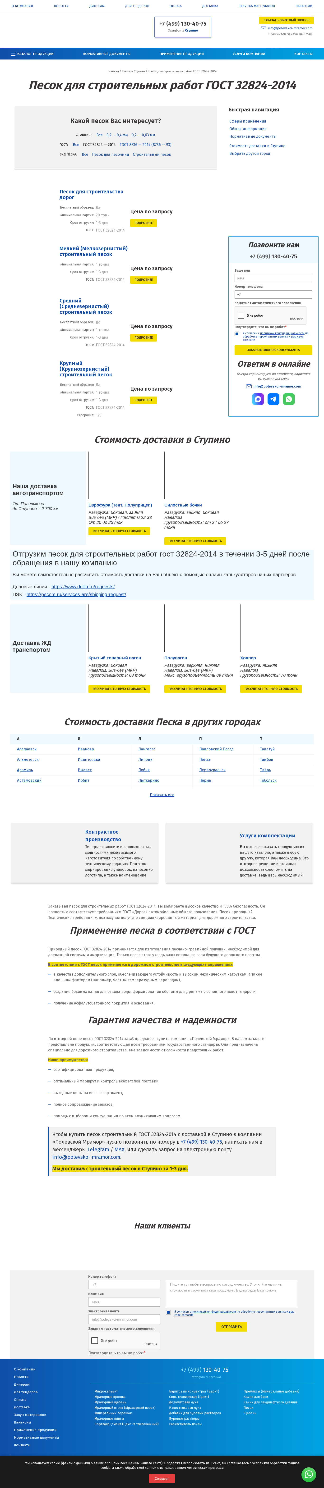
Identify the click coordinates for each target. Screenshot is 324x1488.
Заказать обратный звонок (287, 20)
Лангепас (147, 749)
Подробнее (143, 223)
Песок (248, 1408)
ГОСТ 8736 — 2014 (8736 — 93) (145, 144)
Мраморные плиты (109, 1419)
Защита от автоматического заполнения (268, 303)
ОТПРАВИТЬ (231, 1326)
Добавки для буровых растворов (195, 1413)
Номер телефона (249, 287)
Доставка (210, 6)
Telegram (98, 1149)
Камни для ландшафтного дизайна (270, 1402)
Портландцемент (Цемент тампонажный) (126, 1424)
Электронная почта (104, 1311)
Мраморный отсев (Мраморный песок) (124, 1408)
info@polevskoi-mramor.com (290, 28)
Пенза (204, 759)
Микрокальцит (106, 1391)
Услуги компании (249, 54)
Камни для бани (256, 1397)
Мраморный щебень (110, 1402)
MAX (120, 1149)
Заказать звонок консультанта (273, 350)
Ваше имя (242, 271)
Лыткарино (149, 780)
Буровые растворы (184, 1419)
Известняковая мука (185, 1408)
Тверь (265, 770)
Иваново (86, 749)
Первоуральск (212, 770)
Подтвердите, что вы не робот (261, 327)
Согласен (162, 1478)
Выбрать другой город (249, 152)
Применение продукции (182, 54)
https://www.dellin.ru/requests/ (83, 586)
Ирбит (83, 780)
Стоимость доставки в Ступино (257, 144)
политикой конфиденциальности (282, 333)
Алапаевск (27, 749)
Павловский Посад (216, 749)
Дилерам (97, 6)
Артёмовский (29, 780)
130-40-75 (182, 23)
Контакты (303, 54)
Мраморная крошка (109, 1397)
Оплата (176, 6)
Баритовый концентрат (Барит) (194, 1391)
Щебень (250, 1413)
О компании (22, 6)
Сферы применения (247, 121)
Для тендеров (137, 6)
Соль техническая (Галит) (189, 1397)
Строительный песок (152, 154)
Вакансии (304, 6)
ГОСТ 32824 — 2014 (99, 144)
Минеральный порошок (113, 1413)
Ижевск (85, 770)
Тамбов (266, 759)
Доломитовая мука (183, 1402)
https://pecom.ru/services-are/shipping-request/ (76, 594)
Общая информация (248, 129)
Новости (61, 6)
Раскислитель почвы (185, 1424)
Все (99, 135)
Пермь (205, 780)
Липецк (145, 759)
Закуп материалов (30, 1415)
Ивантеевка (89, 759)
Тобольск (268, 780)
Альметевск (28, 759)
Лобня (144, 770)
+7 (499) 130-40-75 (201, 1142)
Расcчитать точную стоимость (119, 531)
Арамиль (25, 770)
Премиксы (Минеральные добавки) (271, 1391)
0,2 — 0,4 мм (117, 135)
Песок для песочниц (110, 154)
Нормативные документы (106, 54)
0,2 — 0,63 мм (143, 135)
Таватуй (267, 749)
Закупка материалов (257, 6)
